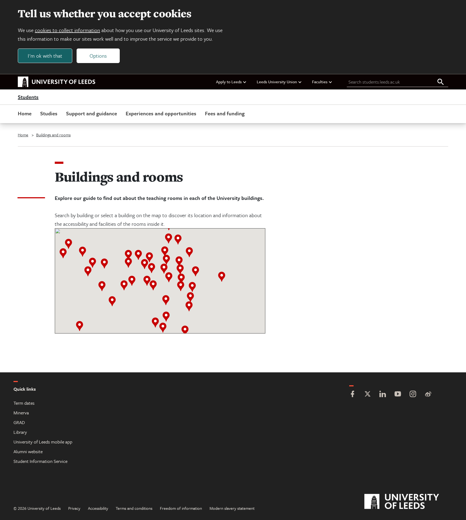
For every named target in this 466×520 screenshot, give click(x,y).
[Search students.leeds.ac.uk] (440, 82)
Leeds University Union (277, 82)
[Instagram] (413, 395)
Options (98, 55)
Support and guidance (91, 113)
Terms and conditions (134, 508)
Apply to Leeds (229, 82)
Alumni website (28, 451)
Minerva (21, 412)
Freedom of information (181, 508)
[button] (138, 255)
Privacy (74, 508)
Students (28, 97)
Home (25, 113)
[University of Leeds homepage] (56, 82)
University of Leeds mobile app (42, 441)
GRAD (19, 422)
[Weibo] (428, 395)
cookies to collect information (67, 30)
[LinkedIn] (382, 395)
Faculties (319, 82)
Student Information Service (40, 461)
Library (20, 432)
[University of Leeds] (408, 501)
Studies (48, 113)
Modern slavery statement (232, 508)
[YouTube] (397, 395)
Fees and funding (225, 113)
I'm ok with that (45, 55)
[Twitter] (367, 395)
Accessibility (98, 508)
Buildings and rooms (53, 135)
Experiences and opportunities (161, 113)
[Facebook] (352, 395)
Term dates (24, 403)
